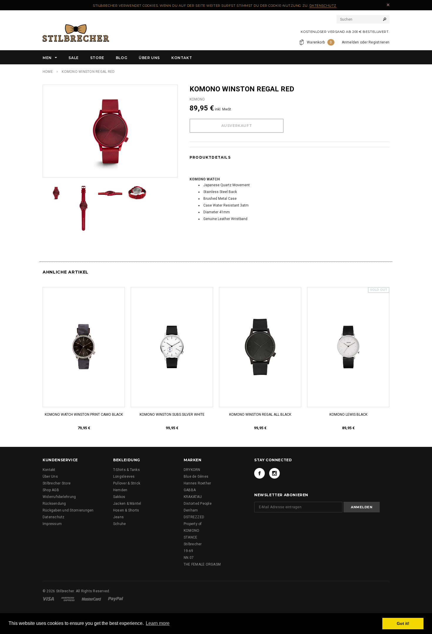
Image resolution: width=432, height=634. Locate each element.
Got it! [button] (403, 623)
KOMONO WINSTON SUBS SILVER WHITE (172, 414)
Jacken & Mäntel (127, 504)
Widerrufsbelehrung (59, 497)
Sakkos (119, 497)
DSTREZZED (194, 517)
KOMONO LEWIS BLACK (348, 414)
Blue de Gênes (196, 476)
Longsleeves (124, 476)
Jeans (118, 517)
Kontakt (49, 470)
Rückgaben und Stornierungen (68, 510)
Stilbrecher (193, 544)
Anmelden (350, 42)
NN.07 (189, 558)
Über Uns (50, 476)
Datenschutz (322, 6)
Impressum (52, 524)
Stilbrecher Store (57, 483)
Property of (193, 524)
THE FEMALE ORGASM (202, 564)
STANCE (190, 537)
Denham (191, 510)
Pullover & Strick (126, 483)
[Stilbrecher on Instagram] (274, 473)
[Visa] (48, 599)
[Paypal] (115, 599)
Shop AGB (51, 490)
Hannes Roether (197, 483)
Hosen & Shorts (126, 510)
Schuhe (119, 524)
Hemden (120, 490)
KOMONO (191, 531)
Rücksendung (54, 504)
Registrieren (379, 42)
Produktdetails (210, 157)
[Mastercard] (91, 599)
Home (48, 72)
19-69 (188, 551)
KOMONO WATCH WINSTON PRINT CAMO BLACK (84, 414)
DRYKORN (192, 470)
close (388, 5)
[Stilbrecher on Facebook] (259, 473)
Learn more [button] (158, 623)
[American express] (68, 599)
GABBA (190, 490)
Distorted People (198, 504)
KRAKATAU (193, 497)
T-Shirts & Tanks (126, 470)
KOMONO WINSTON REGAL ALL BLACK (260, 414)
